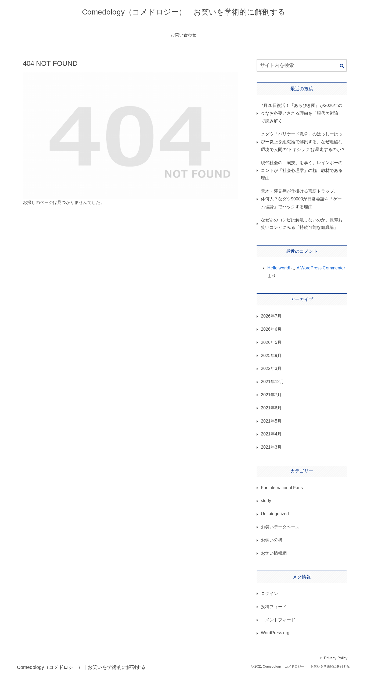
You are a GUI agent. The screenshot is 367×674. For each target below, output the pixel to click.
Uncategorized (275, 513)
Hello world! (278, 268)
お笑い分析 (271, 540)
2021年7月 (271, 394)
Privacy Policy (335, 658)
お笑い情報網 (274, 553)
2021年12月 (272, 381)
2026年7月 (271, 316)
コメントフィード (278, 620)
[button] (342, 65)
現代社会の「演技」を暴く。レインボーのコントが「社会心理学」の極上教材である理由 (302, 170)
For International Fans (282, 487)
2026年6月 (271, 329)
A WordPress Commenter (321, 268)
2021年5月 (271, 421)
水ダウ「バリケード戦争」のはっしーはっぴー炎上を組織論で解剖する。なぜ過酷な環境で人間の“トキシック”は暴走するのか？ (303, 142)
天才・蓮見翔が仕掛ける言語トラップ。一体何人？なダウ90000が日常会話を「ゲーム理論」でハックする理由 (302, 199)
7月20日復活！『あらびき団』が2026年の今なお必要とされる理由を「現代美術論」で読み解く (302, 113)
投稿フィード (274, 606)
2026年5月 (271, 342)
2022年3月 (271, 368)
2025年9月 (271, 355)
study (266, 500)
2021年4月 (271, 434)
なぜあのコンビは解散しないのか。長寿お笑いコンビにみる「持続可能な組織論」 (302, 224)
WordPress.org (275, 632)
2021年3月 (271, 447)
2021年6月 (271, 408)
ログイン (269, 593)
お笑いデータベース (280, 527)
